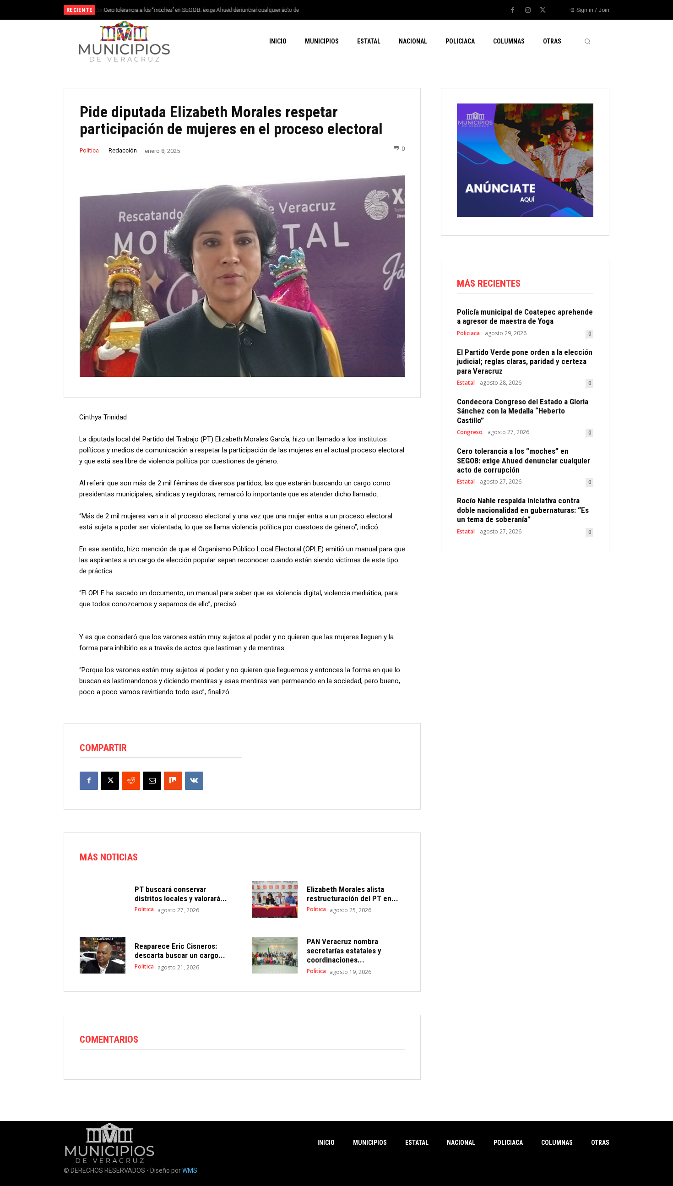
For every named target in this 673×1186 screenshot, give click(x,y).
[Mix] (173, 781)
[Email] (152, 781)
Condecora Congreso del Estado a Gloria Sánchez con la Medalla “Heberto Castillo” (522, 411)
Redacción (123, 150)
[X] (543, 10)
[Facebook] (512, 10)
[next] (367, 10)
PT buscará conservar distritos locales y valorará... (181, 894)
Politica (89, 150)
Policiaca (468, 333)
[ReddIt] (131, 781)
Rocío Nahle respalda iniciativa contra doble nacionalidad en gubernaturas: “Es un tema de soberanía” (523, 510)
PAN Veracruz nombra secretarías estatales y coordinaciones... (344, 951)
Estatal (466, 383)
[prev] (352, 10)
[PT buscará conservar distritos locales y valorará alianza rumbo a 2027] (102, 899)
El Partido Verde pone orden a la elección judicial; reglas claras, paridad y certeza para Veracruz (524, 361)
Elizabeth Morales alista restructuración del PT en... (352, 894)
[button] (587, 41)
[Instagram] (527, 10)
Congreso (470, 432)
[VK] (194, 781)
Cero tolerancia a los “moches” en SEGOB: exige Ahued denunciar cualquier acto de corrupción (523, 460)
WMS (189, 1170)
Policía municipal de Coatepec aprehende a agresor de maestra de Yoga (525, 316)
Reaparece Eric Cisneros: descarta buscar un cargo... (180, 950)
